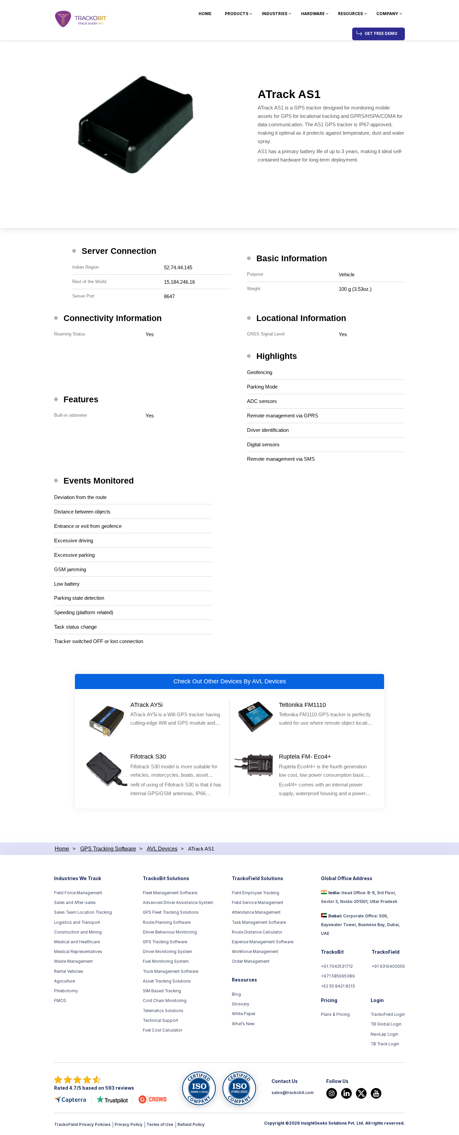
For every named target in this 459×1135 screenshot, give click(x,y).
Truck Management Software (170, 971)
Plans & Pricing (335, 1014)
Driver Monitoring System (167, 951)
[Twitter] (361, 1093)
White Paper (243, 1013)
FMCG (60, 1000)
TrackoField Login (388, 1014)
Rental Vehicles (68, 971)
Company (387, 13)
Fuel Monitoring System (166, 961)
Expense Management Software (262, 942)
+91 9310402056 (388, 966)
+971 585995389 (338, 976)
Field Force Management (78, 893)
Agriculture (64, 981)
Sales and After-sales (75, 902)
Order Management (250, 961)
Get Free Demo (381, 33)
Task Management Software (259, 922)
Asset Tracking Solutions (167, 981)
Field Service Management (257, 902)
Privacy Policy (128, 1124)
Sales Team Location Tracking (83, 912)
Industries (274, 13)
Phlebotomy (66, 991)
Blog (236, 994)
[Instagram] (331, 1093)
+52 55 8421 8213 (338, 986)
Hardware (313, 13)
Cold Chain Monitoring (164, 1000)
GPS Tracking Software (165, 942)
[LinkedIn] (346, 1093)
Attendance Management (256, 912)
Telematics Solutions (163, 1010)
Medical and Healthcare (77, 942)
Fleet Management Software (170, 893)
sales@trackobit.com (293, 1092)
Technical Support (160, 1020)
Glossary (240, 1004)
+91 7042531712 (337, 966)
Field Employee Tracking (255, 893)
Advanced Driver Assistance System (178, 902)
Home (205, 13)
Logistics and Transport (77, 922)
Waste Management (73, 961)
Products (236, 13)
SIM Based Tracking (162, 991)
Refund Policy (191, 1124)
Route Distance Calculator (257, 932)
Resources (350, 13)
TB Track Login (385, 1044)
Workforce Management (255, 951)
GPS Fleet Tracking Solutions (171, 912)
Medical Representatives (78, 951)
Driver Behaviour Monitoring (170, 932)
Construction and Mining (78, 932)
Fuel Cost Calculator (162, 1030)
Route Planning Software (167, 922)
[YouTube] (376, 1093)
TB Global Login (386, 1024)
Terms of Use (160, 1124)
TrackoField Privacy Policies (82, 1124)
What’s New (243, 1024)
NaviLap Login (384, 1034)
